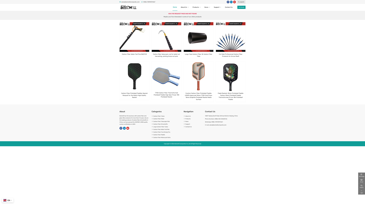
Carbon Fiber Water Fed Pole (161, 129)
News (206, 7)
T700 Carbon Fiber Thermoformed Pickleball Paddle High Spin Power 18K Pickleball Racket (166, 95)
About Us (184, 7)
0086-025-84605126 (221, 119)
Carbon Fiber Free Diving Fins (161, 132)
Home (175, 7)
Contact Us (229, 7)
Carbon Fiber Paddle (159, 134)
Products (196, 7)
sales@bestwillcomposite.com (130, 2)
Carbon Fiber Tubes (159, 116)
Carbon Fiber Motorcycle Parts (162, 137)
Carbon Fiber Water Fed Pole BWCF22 (134, 54)
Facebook (228, 2)
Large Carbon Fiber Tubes (160, 126)
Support (216, 7)
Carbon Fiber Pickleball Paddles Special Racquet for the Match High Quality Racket (134, 95)
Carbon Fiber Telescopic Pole (161, 121)
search (242, 2)
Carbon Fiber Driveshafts (160, 124)
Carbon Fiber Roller (158, 118)
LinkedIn (231, 2)
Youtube (234, 2)
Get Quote (241, 7)
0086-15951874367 (149, 2)
